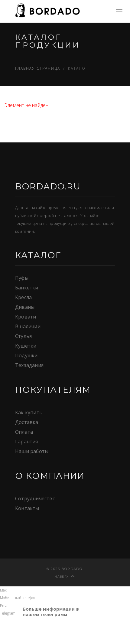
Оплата (24, 432)
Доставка (26, 422)
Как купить (28, 412)
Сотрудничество (35, 498)
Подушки (26, 355)
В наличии (28, 326)
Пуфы (21, 278)
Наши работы (31, 451)
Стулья (23, 336)
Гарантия (26, 441)
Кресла (23, 297)
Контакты (27, 508)
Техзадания (29, 365)
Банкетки (26, 287)
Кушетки (25, 345)
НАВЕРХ (61, 576)
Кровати (25, 316)
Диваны (24, 307)
